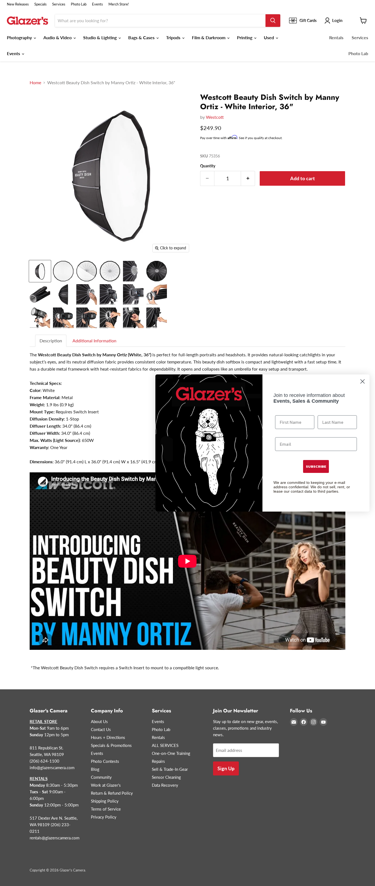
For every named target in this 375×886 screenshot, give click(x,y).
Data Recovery (165, 785)
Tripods (173, 37)
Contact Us (101, 729)
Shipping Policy (105, 800)
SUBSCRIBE (316, 466)
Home (35, 82)
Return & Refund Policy (112, 793)
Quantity (207, 166)
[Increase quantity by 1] (248, 178)
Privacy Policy (103, 816)
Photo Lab (78, 4)
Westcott (215, 117)
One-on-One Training (171, 753)
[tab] (51, 341)
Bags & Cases (142, 37)
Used (269, 37)
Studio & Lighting (100, 37)
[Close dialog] (362, 381)
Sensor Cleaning (166, 777)
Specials (40, 4)
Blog (95, 769)
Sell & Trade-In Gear (170, 769)
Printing (245, 37)
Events (97, 4)
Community (101, 777)
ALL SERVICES (165, 745)
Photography (20, 37)
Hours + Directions (108, 737)
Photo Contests (105, 761)
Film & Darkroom (209, 37)
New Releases (18, 4)
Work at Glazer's (106, 785)
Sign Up (225, 768)
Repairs (158, 761)
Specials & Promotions (111, 745)
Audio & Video (58, 37)
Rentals (336, 37)
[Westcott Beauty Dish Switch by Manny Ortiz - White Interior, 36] (40, 271)
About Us (99, 721)
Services (58, 4)
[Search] (272, 20)
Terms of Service (106, 808)
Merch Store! (118, 4)
